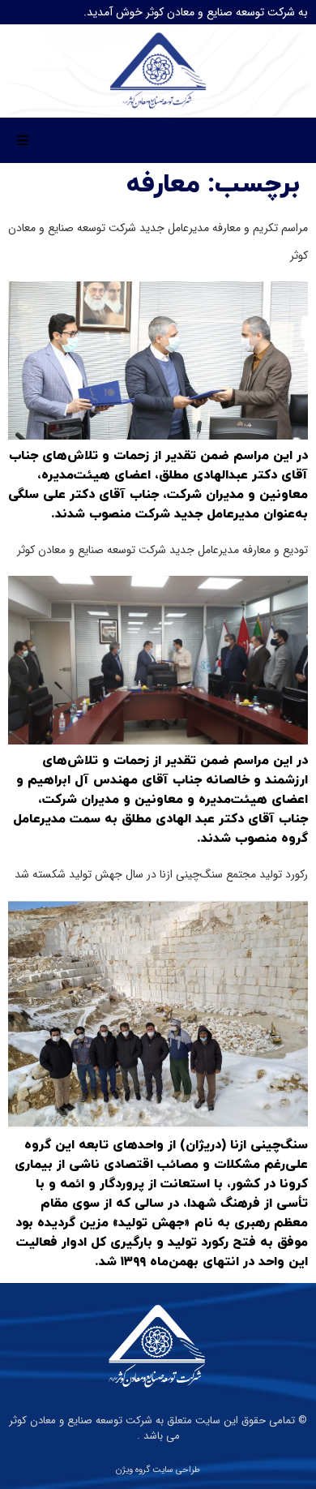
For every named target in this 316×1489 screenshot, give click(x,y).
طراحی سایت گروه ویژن (158, 1470)
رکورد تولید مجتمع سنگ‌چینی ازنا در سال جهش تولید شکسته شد (161, 874)
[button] (22, 140)
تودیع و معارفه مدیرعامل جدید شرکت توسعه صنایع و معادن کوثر (162, 550)
